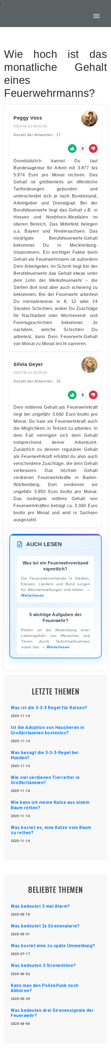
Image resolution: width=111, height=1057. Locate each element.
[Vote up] (72, 148)
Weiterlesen (58, 647)
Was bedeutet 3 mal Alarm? (40, 906)
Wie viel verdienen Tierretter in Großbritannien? (45, 780)
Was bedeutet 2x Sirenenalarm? (45, 926)
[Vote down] (93, 148)
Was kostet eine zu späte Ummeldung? (53, 945)
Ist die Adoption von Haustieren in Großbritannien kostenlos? (47, 730)
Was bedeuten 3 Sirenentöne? (43, 965)
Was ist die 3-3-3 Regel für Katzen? (49, 707)
